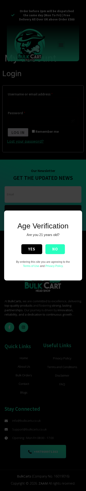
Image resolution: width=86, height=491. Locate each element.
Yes (31, 249)
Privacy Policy (54, 266)
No (55, 249)
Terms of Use (31, 266)
